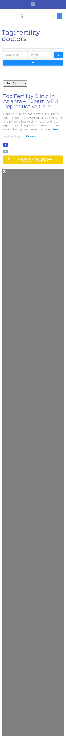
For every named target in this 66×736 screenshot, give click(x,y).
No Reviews (29, 136)
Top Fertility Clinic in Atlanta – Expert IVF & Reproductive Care (31, 101)
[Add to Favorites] (60, 91)
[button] (33, 4)
